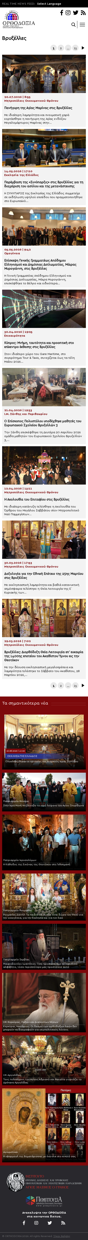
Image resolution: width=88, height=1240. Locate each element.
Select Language (49, 3)
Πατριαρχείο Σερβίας (16, 959)
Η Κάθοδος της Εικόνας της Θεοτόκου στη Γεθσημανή (36, 864)
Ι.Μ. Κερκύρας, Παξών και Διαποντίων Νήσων (30, 1022)
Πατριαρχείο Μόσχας (16, 801)
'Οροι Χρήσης (61, 1236)
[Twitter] (75, 13)
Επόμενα (82, 48)
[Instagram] (68, 13)
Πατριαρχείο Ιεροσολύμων (19, 860)
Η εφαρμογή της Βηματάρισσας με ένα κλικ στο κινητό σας (39, 1156)
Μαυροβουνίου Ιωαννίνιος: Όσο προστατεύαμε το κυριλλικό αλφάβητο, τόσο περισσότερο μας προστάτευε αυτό (40, 965)
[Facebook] (61, 13)
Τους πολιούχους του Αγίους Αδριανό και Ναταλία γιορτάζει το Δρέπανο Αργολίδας (42, 1081)
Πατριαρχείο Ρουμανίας (17, 910)
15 (75, 48)
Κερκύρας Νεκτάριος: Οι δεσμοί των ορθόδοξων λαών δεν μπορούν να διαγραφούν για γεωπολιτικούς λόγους (40, 1028)
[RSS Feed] (83, 13)
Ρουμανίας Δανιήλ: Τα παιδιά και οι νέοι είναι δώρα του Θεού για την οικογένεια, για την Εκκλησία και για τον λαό (43, 916)
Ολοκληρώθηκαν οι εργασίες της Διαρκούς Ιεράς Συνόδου (41, 761)
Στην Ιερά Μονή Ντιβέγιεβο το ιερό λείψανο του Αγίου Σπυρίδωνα (43, 805)
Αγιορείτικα (10, 1152)
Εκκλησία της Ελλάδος (22, 756)
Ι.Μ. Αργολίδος (12, 1075)
